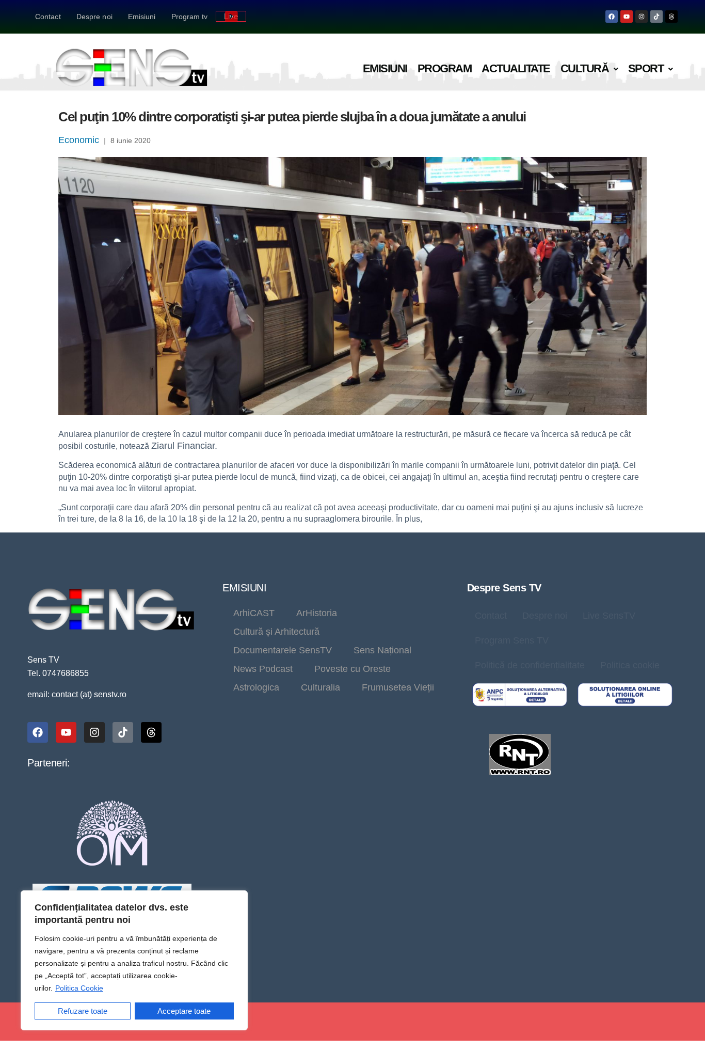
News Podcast (263, 669)
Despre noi (94, 16)
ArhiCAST (254, 613)
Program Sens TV (512, 640)
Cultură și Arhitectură (276, 631)
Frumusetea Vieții (398, 687)
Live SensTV (609, 615)
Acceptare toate (184, 1011)
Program (445, 68)
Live (231, 16)
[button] (589, 69)
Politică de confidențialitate (530, 665)
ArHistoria (316, 613)
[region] (134, 960)
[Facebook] (611, 16)
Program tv (189, 16)
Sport (646, 68)
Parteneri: (48, 762)
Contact (48, 16)
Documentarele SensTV (282, 650)
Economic (78, 140)
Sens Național (382, 650)
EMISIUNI (244, 587)
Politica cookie (630, 665)
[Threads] (671, 16)
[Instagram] (641, 16)
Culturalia (320, 687)
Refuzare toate (82, 1011)
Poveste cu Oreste (352, 669)
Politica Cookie (79, 988)
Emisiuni (142, 16)
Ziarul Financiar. (184, 446)
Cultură (584, 68)
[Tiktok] (656, 16)
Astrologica (256, 687)
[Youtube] (626, 16)
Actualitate (516, 68)
